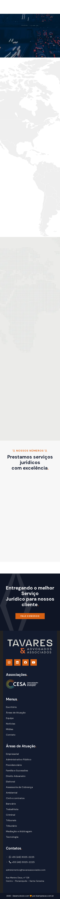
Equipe (10, 718)
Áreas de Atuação (16, 712)
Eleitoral (10, 781)
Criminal (10, 814)
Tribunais (11, 820)
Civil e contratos (15, 798)
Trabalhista (12, 809)
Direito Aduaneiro (15, 776)
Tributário (11, 825)
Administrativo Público (18, 759)
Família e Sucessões (17, 770)
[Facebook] (25, 662)
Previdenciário (14, 765)
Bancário (11, 803)
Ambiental (11, 792)
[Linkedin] (17, 662)
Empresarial (12, 753)
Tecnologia (12, 836)
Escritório (11, 707)
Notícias (10, 723)
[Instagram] (9, 662)
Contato (10, 734)
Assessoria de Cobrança (19, 787)
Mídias (9, 729)
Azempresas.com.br (45, 896)
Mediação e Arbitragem (19, 831)
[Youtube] (33, 662)
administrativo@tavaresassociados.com (25, 870)
